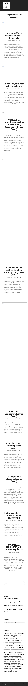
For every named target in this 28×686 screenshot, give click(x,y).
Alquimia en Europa (9, 645)
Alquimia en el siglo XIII (9, 637)
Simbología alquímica (12, 670)
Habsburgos (14, 659)
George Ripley (7, 659)
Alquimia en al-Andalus (16, 635)
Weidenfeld (15, 671)
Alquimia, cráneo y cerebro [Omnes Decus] (14, 445)
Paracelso (19, 666)
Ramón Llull (15, 668)
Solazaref (6, 596)
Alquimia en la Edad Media (10, 647)
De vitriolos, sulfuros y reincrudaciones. (14, 84)
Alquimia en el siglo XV (9, 640)
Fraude (16, 657)
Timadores (21, 670)
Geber (20, 657)
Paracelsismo (12, 666)
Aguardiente (6, 633)
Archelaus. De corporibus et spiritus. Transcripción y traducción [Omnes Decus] (14, 124)
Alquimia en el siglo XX (9, 643)
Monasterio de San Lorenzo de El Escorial (13, 664)
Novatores (6, 666)
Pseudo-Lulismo (7, 668)
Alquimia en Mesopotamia (10, 650)
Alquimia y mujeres (13, 652)
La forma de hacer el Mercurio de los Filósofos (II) (14, 515)
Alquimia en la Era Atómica (17, 649)
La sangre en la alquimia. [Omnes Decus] (14, 479)
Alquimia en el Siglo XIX (14, 638)
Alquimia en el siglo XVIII (15, 642)
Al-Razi (12, 633)
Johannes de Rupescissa (14, 661)
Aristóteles (16, 654)
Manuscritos (7, 663)
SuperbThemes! (23, 684)
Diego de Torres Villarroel (15, 656)
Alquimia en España (19, 643)
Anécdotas (9, 654)
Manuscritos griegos (15, 663)
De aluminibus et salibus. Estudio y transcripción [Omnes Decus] (14, 271)
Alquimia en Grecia (19, 645)
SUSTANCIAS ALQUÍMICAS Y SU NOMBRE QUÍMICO (14, 547)
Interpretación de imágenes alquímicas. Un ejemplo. (14, 35)
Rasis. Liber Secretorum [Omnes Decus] (14, 414)
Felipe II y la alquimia (8, 657)
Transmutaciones (8, 671)
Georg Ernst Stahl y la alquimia (11, 598)
